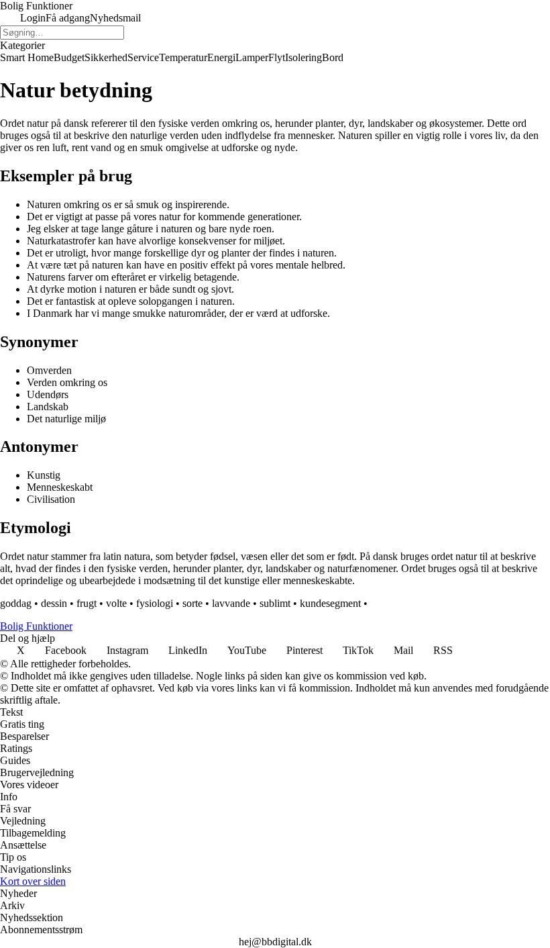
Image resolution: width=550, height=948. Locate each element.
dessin (54, 603)
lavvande (231, 603)
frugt (86, 603)
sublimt (275, 603)
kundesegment (330, 603)
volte (116, 603)
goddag (16, 603)
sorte (192, 603)
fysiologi (154, 603)
